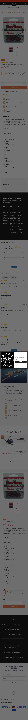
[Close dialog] (26, 353)
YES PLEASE (20, 361)
